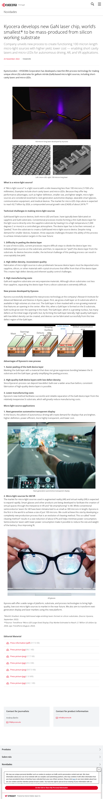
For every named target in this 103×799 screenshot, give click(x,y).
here (74, 779)
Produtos (6, 749)
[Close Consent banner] (99, 770)
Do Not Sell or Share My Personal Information (51, 788)
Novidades (7, 764)
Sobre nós (7, 757)
